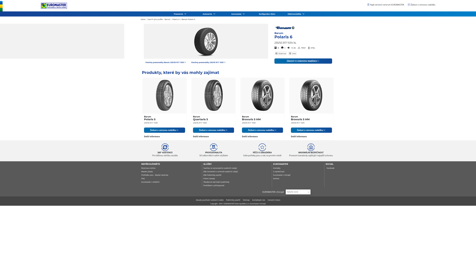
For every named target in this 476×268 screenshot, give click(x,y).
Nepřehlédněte (150, 164)
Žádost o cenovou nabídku (302, 61)
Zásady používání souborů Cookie (210, 200)
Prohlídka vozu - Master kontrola (154, 175)
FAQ (143, 178)
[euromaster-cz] (53, 6)
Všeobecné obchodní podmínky (216, 182)
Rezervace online (148, 168)
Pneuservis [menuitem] (179, 14)
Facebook (330, 168)
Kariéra (276, 178)
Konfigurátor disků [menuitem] (267, 14)
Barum (167, 19)
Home (143, 19)
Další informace (152, 136)
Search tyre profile (155, 19)
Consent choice (274, 200)
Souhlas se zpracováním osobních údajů (220, 168)
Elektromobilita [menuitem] (295, 14)
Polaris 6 (175, 19)
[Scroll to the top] (469, 263)
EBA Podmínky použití (212, 175)
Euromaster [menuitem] (236, 14)
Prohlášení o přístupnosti (213, 185)
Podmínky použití (233, 200)
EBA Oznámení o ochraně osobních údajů (220, 171)
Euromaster (280, 164)
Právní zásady (209, 178)
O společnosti (278, 171)
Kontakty (276, 168)
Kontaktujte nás (258, 200)
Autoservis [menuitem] (208, 14)
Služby (207, 164)
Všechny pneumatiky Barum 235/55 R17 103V (164, 62)
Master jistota (147, 171)
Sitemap (246, 200)
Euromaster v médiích (150, 182)
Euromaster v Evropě (281, 175)
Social (329, 164)
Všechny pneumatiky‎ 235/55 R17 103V (207, 62)
